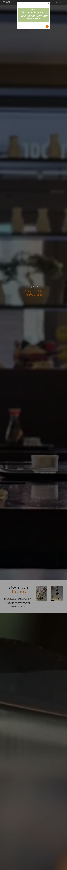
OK (47, 26)
